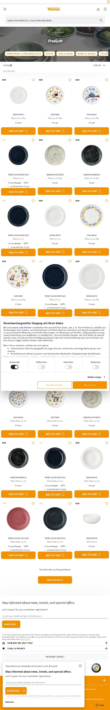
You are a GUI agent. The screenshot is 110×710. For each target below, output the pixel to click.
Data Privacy (25, 639)
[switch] (41, 367)
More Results (55, 579)
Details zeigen (94, 377)
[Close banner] (108, 1)
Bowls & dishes (87, 53)
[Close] (80, 666)
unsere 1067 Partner (22, 327)
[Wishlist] (33, 80)
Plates (49, 53)
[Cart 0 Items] (104, 9)
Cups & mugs (65, 53)
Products (59, 32)
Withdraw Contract (55, 656)
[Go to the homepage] (53, 9)
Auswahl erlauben (55, 385)
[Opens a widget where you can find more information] (100, 705)
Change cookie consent (87, 689)
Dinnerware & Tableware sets (24, 53)
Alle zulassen (90, 385)
